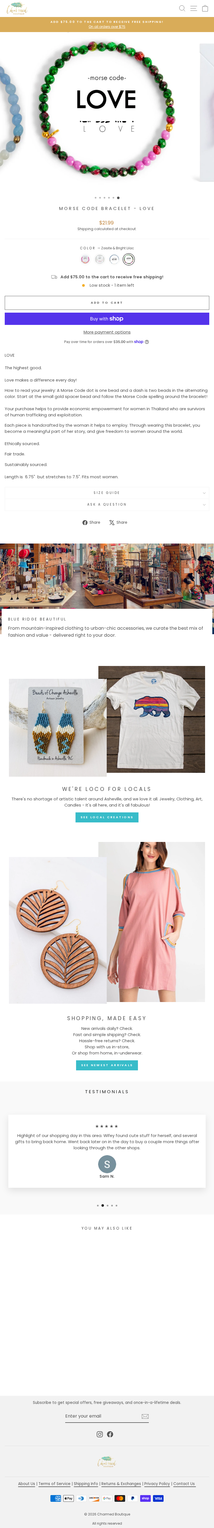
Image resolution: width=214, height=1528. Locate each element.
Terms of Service (54, 1483)
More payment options (107, 332)
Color (107, 248)
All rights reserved (107, 1523)
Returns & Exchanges (121, 1483)
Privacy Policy (157, 1483)
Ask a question (107, 504)
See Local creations (107, 817)
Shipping (85, 228)
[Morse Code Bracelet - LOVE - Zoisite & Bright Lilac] (54, 1376)
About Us (26, 1483)
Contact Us (184, 1483)
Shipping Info (86, 1483)
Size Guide (107, 493)
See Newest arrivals (107, 1065)
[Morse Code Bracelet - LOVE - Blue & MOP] (47, 1376)
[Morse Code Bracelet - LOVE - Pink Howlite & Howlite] (41, 1376)
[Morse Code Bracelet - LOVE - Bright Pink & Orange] (34, 1376)
